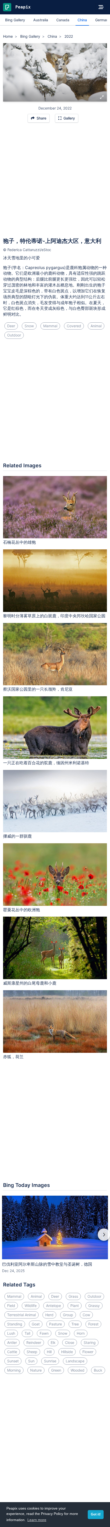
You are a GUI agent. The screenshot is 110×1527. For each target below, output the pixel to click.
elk (53, 1342)
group (68, 1315)
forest (93, 1324)
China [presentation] (82, 20)
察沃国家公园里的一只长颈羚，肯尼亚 (38, 689)
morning (14, 1370)
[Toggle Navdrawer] (101, 7)
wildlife (31, 1305)
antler (12, 1342)
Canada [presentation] (62, 20)
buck (98, 1370)
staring (90, 1342)
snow (29, 326)
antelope (53, 1305)
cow (86, 1315)
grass (73, 1296)
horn (81, 1333)
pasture (55, 1324)
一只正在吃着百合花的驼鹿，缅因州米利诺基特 (46, 762)
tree (75, 1324)
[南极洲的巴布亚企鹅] (8, 72)
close (69, 1342)
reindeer (33, 1342)
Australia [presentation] (40, 20)
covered (74, 326)
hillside (67, 1352)
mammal (50, 326)
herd (49, 1315)
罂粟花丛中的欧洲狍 (21, 909)
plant (74, 1305)
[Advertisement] (55, 182)
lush (11, 1333)
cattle (12, 1352)
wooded (77, 1370)
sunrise (50, 1361)
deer (11, 326)
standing (14, 1324)
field (11, 1305)
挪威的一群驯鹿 (17, 836)
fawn (44, 1333)
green (56, 1370)
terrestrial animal (21, 1315)
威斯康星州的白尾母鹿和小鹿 (29, 983)
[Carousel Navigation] (55, 1238)
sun (31, 1361)
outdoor (14, 335)
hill (49, 1352)
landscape (75, 1361)
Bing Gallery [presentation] (15, 20)
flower (87, 1352)
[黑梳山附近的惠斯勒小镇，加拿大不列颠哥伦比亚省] (102, 72)
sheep (32, 1352)
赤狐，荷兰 (13, 1056)
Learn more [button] (36, 1520)
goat (36, 1324)
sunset (13, 1361)
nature (36, 1370)
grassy (94, 1305)
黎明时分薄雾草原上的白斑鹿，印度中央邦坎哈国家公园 (54, 615)
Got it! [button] (96, 1514)
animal (96, 326)
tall (27, 1333)
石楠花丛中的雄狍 (19, 542)
